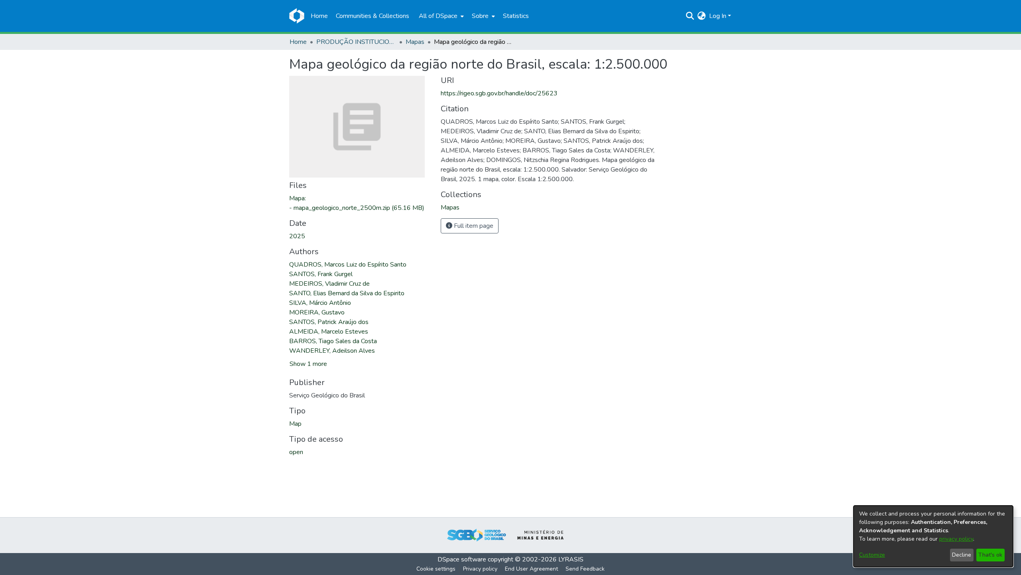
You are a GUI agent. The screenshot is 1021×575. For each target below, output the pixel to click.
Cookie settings (435, 569)
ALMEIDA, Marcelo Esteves (328, 331)
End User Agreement (531, 569)
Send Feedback (585, 569)
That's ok (990, 555)
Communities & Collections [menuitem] (372, 16)
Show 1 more (308, 364)
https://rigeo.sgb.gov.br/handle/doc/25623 (499, 93)
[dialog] (933, 536)
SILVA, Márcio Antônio (320, 302)
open (296, 452)
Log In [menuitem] (717, 16)
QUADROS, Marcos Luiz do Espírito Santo (347, 264)
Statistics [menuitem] (516, 16)
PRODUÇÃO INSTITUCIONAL (356, 42)
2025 (297, 236)
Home (298, 42)
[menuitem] (440, 16)
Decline (961, 555)
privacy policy (956, 539)
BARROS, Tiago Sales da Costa (333, 341)
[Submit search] (690, 16)
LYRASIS (570, 559)
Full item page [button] (472, 225)
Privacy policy (480, 569)
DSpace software (462, 559)
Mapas (415, 42)
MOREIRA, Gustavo (317, 312)
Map (295, 423)
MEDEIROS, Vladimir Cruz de (329, 283)
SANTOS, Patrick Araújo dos (329, 322)
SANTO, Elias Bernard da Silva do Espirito (346, 293)
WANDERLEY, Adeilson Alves (332, 350)
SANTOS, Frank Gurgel (321, 274)
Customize (872, 555)
